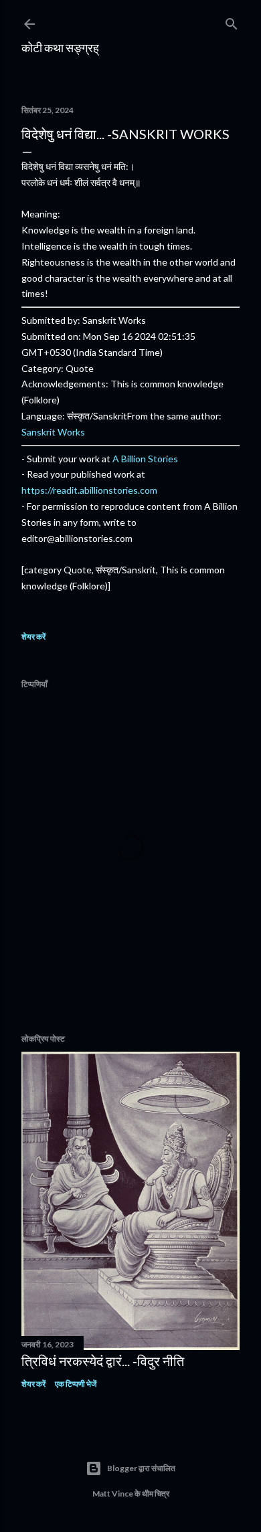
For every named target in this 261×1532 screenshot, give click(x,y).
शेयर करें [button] (33, 637)
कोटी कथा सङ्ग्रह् (60, 47)
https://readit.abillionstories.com (89, 490)
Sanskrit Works (53, 432)
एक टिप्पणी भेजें (75, 1384)
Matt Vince (112, 1494)
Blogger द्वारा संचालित (141, 1468)
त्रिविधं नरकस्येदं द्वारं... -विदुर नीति (102, 1361)
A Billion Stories (145, 458)
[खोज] (232, 21)
